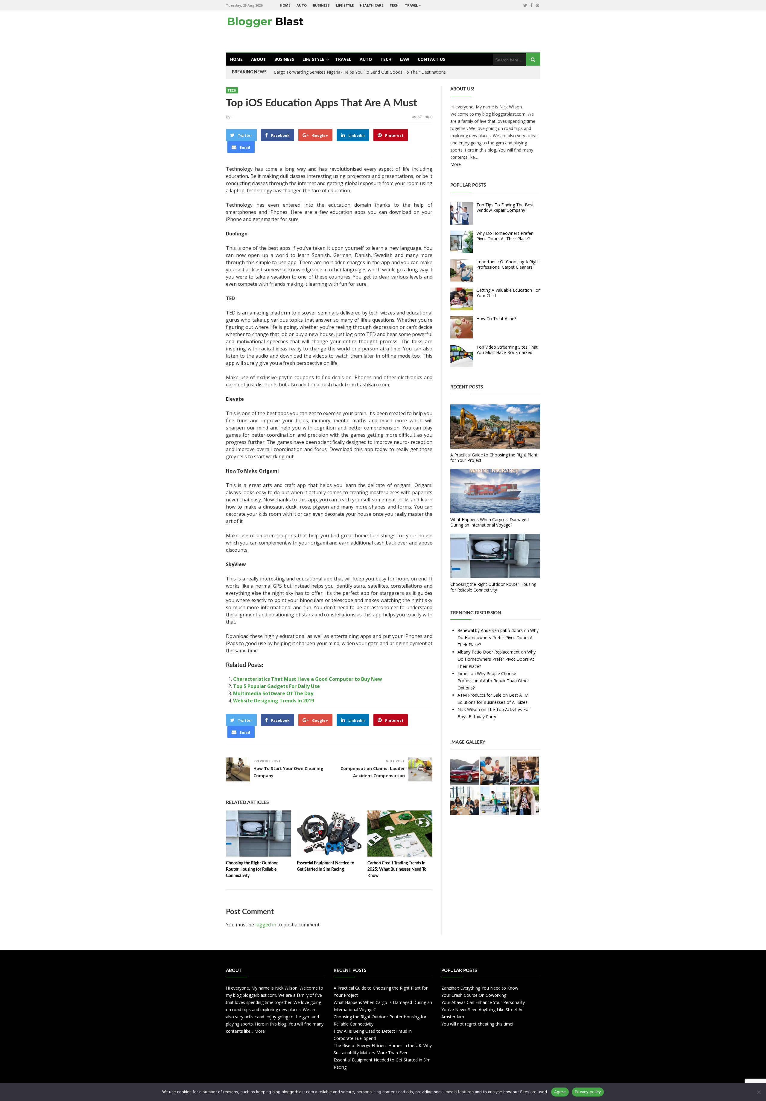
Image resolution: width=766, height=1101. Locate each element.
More (455, 164)
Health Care (371, 5)
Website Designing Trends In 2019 (273, 700)
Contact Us (431, 59)
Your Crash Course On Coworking (473, 995)
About (258, 59)
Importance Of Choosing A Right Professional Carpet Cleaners (507, 264)
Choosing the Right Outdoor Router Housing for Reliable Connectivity (252, 869)
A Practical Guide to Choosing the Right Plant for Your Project (493, 457)
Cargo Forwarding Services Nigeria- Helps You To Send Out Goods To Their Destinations (360, 72)
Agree (560, 1091)
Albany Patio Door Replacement (489, 652)
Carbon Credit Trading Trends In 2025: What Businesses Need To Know (396, 869)
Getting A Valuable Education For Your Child (508, 292)
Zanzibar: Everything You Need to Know (479, 988)
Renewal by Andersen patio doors (490, 630)
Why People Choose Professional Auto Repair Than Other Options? (493, 681)
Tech (394, 5)
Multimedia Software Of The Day (273, 693)
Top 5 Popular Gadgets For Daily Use (276, 686)
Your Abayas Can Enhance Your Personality (483, 1002)
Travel (411, 5)
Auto (302, 5)
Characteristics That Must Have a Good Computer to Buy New (307, 679)
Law (404, 59)
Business (321, 5)
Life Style (345, 5)
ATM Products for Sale (479, 695)
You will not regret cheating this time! (477, 1024)
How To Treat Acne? (496, 318)
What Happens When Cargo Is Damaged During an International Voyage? (489, 522)
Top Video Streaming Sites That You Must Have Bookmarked (507, 349)
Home (285, 5)
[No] (759, 1092)
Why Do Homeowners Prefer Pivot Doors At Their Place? (504, 235)
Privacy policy (588, 1091)
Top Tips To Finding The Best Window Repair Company (505, 207)
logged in (265, 924)
